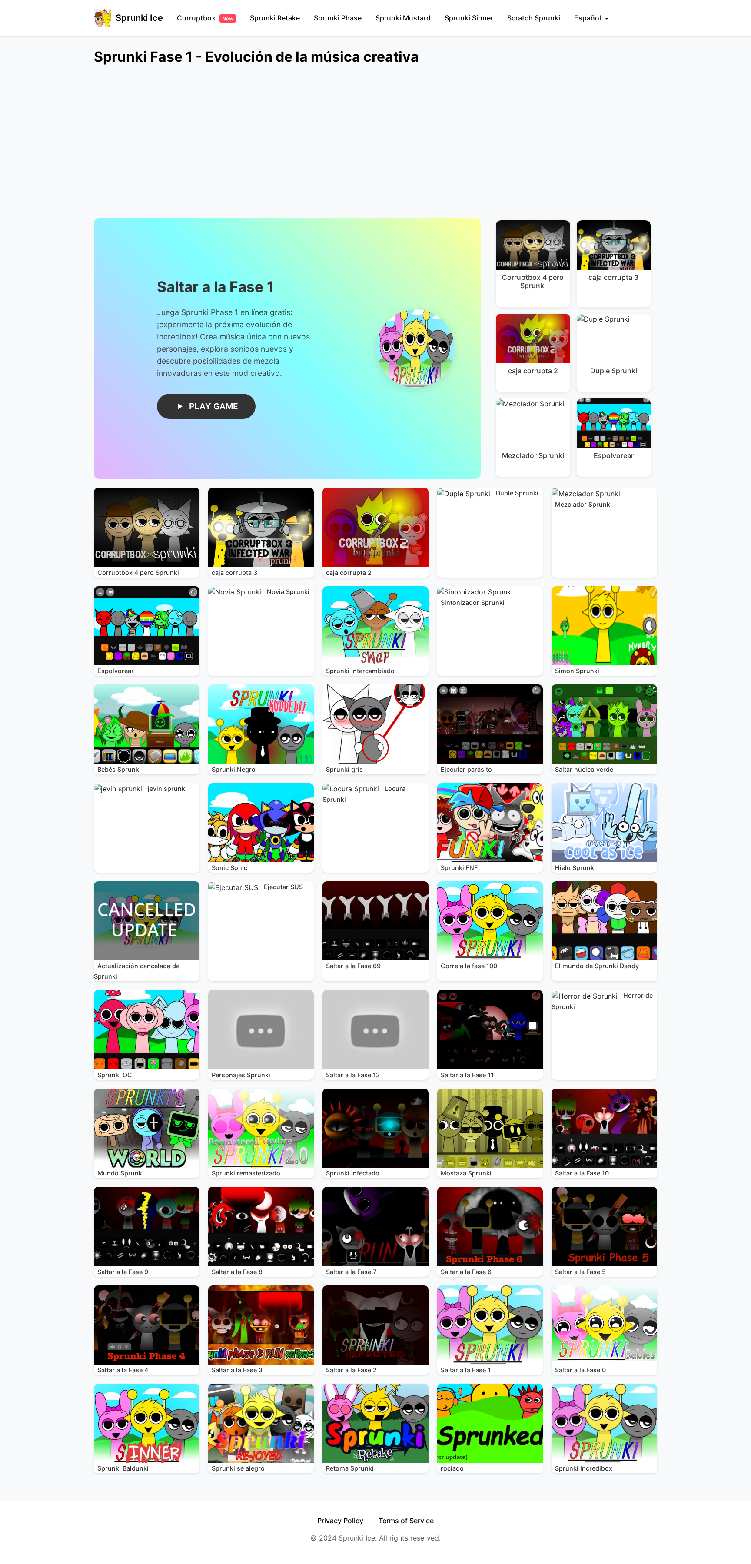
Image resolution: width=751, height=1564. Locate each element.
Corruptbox (205, 17)
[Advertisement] (354, 147)
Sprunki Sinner (469, 17)
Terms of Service (406, 1520)
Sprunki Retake (275, 17)
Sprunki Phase (338, 17)
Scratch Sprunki (533, 17)
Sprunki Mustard (403, 17)
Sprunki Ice (139, 18)
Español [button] (588, 17)
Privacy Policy (340, 1520)
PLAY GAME (213, 406)
